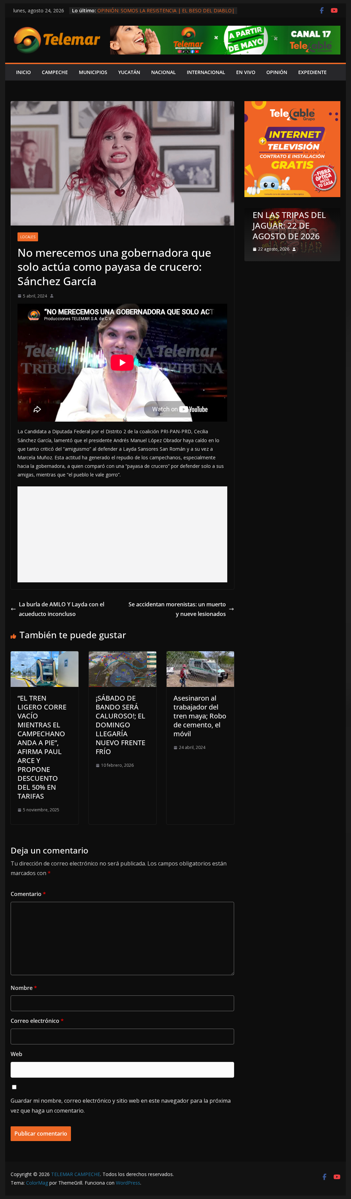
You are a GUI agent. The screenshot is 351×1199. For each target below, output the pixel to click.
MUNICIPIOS (93, 72)
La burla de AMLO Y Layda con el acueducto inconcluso (61, 609)
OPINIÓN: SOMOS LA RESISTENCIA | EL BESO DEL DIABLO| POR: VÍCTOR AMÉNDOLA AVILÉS (165, 14)
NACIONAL (163, 72)
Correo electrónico (37, 1021)
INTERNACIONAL (206, 72)
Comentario (28, 894)
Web (16, 1054)
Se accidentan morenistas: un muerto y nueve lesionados (177, 609)
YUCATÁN (129, 72)
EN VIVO (245, 72)
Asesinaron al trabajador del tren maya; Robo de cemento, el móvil (199, 715)
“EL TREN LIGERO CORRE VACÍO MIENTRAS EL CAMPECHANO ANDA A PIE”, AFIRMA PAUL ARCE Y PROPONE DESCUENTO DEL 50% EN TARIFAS (41, 747)
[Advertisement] (122, 534)
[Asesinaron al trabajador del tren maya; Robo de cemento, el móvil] (200, 656)
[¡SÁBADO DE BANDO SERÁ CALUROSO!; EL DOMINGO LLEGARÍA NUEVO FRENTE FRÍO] (122, 656)
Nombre (24, 988)
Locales (27, 236)
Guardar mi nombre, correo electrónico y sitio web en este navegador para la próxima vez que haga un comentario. (121, 1105)
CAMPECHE (55, 72)
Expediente (312, 72)
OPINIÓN (276, 72)
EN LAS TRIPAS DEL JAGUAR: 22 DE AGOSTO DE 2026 (289, 225)
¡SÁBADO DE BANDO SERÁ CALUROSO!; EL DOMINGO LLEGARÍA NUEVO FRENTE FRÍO (120, 724)
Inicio (23, 72)
